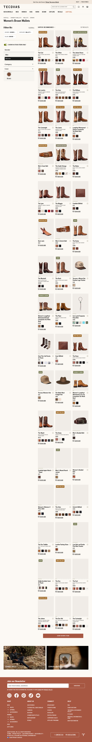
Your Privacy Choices (15, 737)
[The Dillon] (63, 40)
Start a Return (72, 707)
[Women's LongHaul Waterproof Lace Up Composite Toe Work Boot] (80, 380)
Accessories (14, 712)
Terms (9, 733)
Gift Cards (10, 727)
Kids (8, 724)
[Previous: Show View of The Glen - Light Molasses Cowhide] (56, 78)
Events (49, 710)
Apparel (12, 709)
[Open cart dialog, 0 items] (87, 7)
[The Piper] (63, 304)
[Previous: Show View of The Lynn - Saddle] (39, 191)
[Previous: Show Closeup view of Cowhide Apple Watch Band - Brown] (39, 458)
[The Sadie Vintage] (63, 154)
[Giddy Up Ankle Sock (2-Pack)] (46, 569)
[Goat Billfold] (63, 344)
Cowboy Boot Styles (33, 715)
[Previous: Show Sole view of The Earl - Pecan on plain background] (74, 568)
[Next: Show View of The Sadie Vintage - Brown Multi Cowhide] (69, 153)
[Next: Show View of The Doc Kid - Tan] (69, 606)
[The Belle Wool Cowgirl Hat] (63, 380)
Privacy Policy (17, 733)
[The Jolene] (46, 606)
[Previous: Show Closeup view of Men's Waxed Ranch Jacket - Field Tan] (56, 458)
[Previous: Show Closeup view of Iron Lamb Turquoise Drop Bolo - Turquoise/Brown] (74, 303)
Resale (29, 720)
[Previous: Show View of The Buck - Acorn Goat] (56, 266)
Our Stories (30, 705)
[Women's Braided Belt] (80, 458)
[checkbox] (15, 44)
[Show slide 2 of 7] (69, 40)
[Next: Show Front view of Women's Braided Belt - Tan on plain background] (87, 458)
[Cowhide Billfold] (80, 191)
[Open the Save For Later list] (79, 7)
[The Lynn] (46, 191)
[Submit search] (73, 6)
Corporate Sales (52, 718)
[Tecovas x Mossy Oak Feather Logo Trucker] (80, 266)
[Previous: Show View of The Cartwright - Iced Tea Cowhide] (74, 606)
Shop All (6, 17)
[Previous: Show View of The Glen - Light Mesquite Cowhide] (56, 494)
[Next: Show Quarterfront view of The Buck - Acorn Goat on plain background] (69, 266)
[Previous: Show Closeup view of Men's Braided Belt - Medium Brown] (74, 420)
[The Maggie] (63, 191)
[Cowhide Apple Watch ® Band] (46, 458)
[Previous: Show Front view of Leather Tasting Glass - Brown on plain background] (56, 532)
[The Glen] (63, 78)
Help (69, 701)
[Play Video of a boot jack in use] (40, 235)
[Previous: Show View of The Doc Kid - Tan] (56, 606)
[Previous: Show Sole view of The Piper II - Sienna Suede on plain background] (56, 303)
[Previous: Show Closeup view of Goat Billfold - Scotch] (56, 344)
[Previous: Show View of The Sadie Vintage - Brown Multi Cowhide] (56, 153)
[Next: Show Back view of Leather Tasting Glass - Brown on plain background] (69, 532)
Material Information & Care (75, 717)
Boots (12, 707)
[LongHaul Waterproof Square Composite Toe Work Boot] (80, 115)
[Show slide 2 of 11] (87, 40)
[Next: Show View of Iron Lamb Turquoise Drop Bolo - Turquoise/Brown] (87, 303)
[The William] (80, 78)
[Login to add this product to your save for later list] (53, 53)
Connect (50, 701)
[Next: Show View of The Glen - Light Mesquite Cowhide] (69, 494)
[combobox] (61, 6)
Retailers (50, 712)
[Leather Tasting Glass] (63, 532)
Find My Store (51, 707)
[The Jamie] (63, 115)
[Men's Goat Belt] (46, 154)
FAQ (69, 705)
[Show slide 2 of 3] (69, 344)
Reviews (29, 712)
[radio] (19, 54)
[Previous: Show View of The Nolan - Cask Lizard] (74, 153)
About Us (30, 701)
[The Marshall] (46, 266)
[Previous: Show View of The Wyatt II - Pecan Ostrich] (39, 420)
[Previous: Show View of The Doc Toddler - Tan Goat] (39, 532)
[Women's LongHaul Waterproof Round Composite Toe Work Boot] (46, 304)
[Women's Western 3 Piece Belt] (46, 495)
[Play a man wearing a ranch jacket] (58, 465)
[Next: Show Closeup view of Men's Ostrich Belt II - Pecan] (69, 228)
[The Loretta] (46, 78)
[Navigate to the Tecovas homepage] (11, 6)
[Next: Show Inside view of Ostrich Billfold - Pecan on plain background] (87, 494)
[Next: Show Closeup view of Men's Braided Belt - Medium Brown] (87, 420)
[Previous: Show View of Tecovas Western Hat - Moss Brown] (39, 380)
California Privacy (28, 733)
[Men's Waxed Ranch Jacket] (63, 458)
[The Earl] (46, 40)
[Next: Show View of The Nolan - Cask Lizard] (87, 153)
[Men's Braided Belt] (80, 421)
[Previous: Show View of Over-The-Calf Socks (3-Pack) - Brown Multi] (39, 344)
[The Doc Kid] (63, 606)
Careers (29, 710)
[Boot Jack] (46, 229)
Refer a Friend (51, 715)
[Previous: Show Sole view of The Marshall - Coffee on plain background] (39, 266)
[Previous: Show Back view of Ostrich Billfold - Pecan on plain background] (74, 494)
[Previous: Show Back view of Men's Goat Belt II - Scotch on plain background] (39, 153)
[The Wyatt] (46, 421)
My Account (50, 705)
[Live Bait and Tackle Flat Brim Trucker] (80, 532)
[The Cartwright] (46, 115)
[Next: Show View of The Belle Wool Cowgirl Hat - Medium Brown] (69, 380)
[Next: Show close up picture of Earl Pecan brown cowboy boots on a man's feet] (87, 568)
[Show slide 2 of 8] (52, 78)
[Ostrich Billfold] (80, 495)
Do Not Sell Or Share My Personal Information (22, 735)
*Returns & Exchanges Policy (74, 710)
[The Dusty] (80, 229)
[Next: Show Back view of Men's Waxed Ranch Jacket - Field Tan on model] (69, 458)
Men (8, 705)
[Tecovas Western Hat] (46, 380)
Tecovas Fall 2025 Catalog (35, 707)
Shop (9, 701)
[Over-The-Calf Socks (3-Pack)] (46, 344)
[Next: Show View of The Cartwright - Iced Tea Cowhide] (87, 606)
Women (9, 714)
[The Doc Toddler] (46, 532)
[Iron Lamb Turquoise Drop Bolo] (80, 304)
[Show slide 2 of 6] (52, 266)
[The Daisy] (63, 421)
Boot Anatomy (31, 718)
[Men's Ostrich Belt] (63, 229)
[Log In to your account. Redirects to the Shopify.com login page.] (83, 7)
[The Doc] (63, 569)
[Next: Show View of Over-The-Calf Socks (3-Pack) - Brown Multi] (52, 344)
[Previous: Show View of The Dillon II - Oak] (56, 40)
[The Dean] (80, 344)
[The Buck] (63, 266)
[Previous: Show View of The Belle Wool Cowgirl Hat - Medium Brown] (56, 380)
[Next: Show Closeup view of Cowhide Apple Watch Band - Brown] (52, 458)
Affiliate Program (52, 720)
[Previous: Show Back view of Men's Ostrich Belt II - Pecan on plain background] (56, 228)
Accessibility (39, 733)
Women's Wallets (16, 17)
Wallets (25, 17)
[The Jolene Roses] (80, 40)
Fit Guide (70, 714)
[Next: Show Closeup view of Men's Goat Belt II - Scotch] (52, 153)
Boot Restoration (73, 720)
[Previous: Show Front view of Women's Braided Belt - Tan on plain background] (74, 458)
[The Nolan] (80, 154)
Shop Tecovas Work (52, 2)
